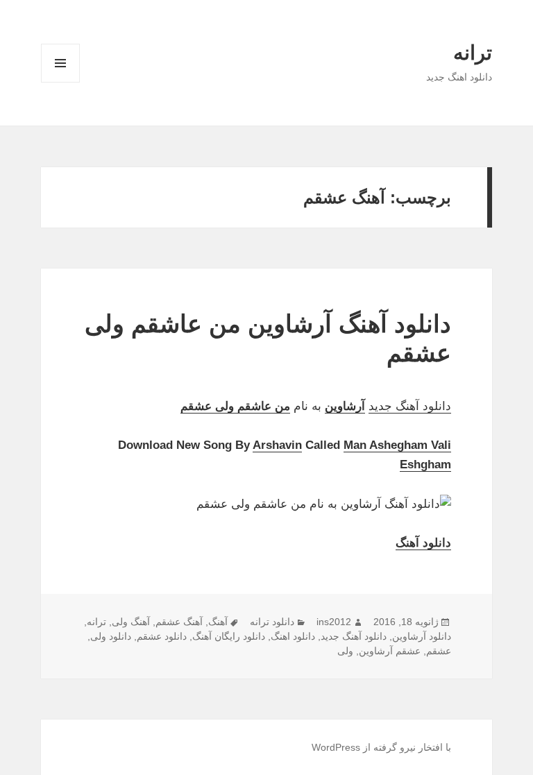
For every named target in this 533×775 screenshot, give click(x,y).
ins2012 (333, 621)
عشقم (438, 650)
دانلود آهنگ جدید (410, 406)
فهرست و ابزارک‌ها (60, 82)
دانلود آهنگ (423, 543)
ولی (345, 650)
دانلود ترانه (272, 621)
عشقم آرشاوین (390, 650)
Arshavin (277, 445)
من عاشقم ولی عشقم (235, 406)
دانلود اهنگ (293, 636)
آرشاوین (345, 406)
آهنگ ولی (131, 621)
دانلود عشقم (162, 636)
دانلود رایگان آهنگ (228, 636)
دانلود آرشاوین (421, 636)
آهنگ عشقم (179, 621)
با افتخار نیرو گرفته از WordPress (381, 747)
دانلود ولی (110, 636)
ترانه (472, 53)
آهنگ (218, 621)
